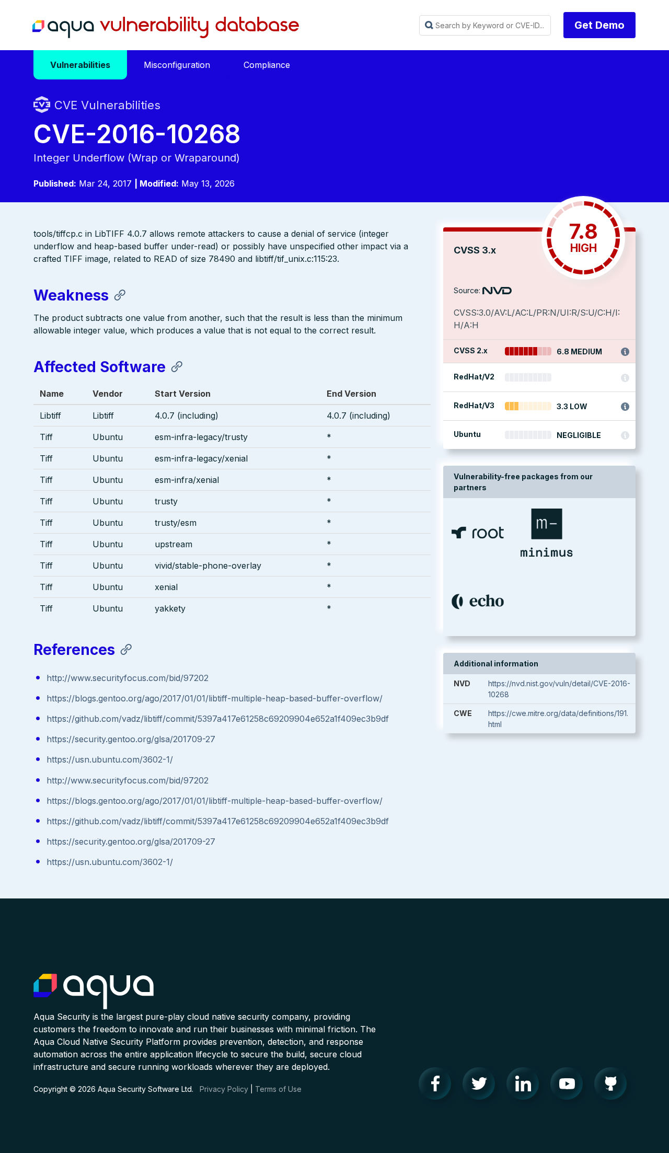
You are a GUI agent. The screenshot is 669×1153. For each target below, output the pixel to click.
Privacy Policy (224, 1089)
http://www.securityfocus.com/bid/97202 (128, 678)
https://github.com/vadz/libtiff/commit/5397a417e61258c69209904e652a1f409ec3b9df (218, 718)
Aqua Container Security (93, 992)
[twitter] (482, 1086)
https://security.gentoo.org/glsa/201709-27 (131, 739)
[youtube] (570, 1086)
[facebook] (438, 1086)
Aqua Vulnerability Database (165, 28)
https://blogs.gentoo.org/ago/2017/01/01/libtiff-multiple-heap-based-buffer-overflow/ (215, 698)
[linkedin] (526, 1086)
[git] (614, 1086)
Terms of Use (278, 1089)
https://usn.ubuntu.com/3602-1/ (110, 759)
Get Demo (599, 25)
